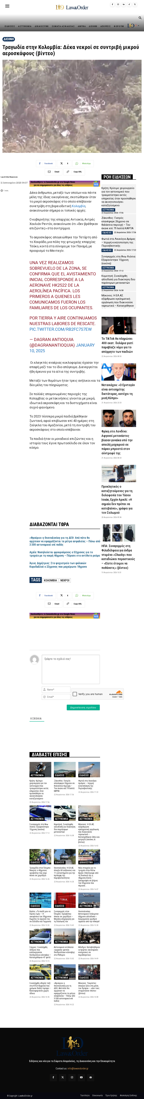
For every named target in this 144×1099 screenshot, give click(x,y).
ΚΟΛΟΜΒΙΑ (50, 580)
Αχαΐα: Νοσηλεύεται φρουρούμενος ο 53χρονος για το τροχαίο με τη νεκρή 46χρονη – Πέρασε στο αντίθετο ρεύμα (65, 554)
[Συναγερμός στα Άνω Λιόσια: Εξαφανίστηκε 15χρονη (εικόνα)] (40, 813)
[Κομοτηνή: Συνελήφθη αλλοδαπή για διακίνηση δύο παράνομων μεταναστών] (65, 813)
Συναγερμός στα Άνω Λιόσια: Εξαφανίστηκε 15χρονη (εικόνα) (39, 827)
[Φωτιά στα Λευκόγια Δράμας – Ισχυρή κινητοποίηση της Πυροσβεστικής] (89, 769)
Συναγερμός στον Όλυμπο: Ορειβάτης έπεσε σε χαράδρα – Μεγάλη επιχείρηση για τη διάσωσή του (64, 916)
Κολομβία (78, 206)
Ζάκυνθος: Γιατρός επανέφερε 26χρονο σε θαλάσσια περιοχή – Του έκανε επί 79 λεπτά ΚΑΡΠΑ (64, 786)
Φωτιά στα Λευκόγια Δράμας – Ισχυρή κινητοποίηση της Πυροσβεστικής (87, 785)
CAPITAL (84, 941)
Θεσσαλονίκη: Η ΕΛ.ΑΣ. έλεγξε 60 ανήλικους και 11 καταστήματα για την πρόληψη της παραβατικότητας (64, 873)
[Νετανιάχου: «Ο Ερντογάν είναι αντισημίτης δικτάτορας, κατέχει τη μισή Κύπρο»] (119, 372)
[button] (140, 18)
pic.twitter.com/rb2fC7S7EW (61, 329)
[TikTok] (129, 5)
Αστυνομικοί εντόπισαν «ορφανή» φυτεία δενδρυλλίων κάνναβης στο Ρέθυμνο (64, 951)
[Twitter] (62, 1077)
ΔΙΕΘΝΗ (9, 39)
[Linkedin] (124, 5)
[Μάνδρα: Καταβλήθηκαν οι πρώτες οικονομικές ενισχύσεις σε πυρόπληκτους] (89, 936)
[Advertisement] (65, 483)
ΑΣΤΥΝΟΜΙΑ (37, 775)
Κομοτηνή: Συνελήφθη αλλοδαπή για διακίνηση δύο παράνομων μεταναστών (64, 828)
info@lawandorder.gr (78, 1068)
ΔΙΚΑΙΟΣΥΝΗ (86, 862)
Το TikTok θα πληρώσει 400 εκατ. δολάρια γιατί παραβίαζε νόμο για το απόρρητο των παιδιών (117, 345)
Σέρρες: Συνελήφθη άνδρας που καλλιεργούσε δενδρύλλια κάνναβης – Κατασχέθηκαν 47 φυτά (40, 952)
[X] (135, 5)
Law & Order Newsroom (9, 177)
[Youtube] (81, 1077)
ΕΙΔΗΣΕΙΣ (59, 775)
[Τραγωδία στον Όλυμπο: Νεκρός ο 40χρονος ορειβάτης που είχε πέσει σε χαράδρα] (40, 856)
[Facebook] (112, 5)
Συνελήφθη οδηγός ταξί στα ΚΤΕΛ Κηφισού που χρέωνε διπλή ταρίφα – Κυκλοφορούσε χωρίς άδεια (40, 988)
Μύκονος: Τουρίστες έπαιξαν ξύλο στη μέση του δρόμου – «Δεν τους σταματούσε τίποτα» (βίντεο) (88, 988)
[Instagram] (118, 5)
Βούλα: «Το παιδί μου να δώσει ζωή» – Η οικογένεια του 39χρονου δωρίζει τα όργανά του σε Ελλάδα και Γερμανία (40, 916)
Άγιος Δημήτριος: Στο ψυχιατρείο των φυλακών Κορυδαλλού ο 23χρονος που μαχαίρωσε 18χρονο (58, 564)
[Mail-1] (90, 1077)
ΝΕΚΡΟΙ (64, 580)
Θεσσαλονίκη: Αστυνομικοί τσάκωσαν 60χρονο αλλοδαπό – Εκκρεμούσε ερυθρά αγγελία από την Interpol (88, 916)
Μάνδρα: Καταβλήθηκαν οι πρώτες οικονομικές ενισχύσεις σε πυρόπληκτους (89, 951)
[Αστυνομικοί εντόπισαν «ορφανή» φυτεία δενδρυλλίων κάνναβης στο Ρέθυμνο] (65, 936)
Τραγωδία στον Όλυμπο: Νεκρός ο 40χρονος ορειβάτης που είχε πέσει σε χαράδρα (40, 872)
